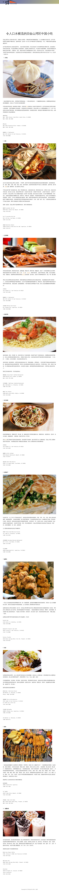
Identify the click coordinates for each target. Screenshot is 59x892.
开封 (27, 106)
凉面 (6, 439)
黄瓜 (24, 272)
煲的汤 (23, 274)
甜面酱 (28, 272)
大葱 (20, 272)
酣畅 (6, 186)
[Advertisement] (29, 15)
